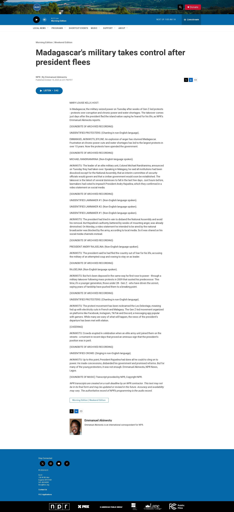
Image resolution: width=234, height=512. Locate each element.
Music (94, 28)
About (121, 28)
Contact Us (42, 490)
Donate (194, 7)
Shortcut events (78, 28)
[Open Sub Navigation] (48, 28)
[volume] (44, 20)
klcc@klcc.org (43, 485)
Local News (39, 28)
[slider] (48, 19)
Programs (57, 28)
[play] (36, 19)
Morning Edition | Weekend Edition (54, 42)
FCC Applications (45, 494)
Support (108, 28)
